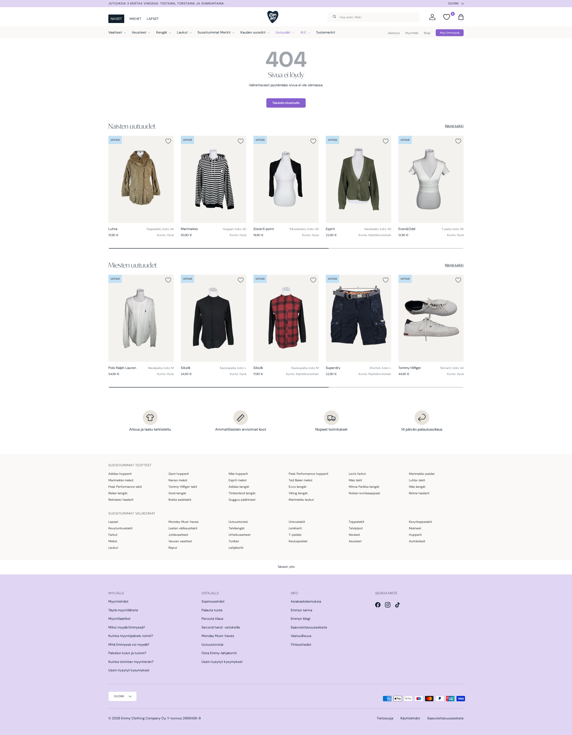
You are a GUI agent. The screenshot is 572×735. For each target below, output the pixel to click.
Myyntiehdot (118, 601)
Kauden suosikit (253, 32)
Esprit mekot (237, 480)
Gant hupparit (178, 474)
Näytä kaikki (454, 126)
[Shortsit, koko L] (358, 318)
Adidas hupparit (120, 474)
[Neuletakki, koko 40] (358, 179)
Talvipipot (356, 528)
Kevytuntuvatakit (120, 528)
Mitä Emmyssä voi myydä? (128, 644)
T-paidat (295, 535)
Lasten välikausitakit (182, 528)
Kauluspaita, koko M (305, 368)
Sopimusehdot (213, 601)
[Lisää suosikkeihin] (168, 141)
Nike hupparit (238, 474)
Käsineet (415, 528)
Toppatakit (356, 522)
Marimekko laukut (301, 500)
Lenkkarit (295, 528)
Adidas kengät (239, 487)
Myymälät (411, 33)
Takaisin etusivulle (286, 103)
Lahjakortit (236, 548)
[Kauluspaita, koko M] (286, 318)
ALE (303, 32)
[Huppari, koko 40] (213, 179)
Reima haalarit (419, 493)
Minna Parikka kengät (364, 487)
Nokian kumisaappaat (364, 493)
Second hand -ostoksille (221, 627)
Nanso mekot (177, 480)
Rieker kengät (117, 493)
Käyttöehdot (410, 718)
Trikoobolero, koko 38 (304, 229)
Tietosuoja (385, 718)
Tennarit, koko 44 (452, 368)
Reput (172, 548)
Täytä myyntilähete (123, 610)
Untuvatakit (297, 522)
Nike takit (355, 480)
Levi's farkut (357, 474)
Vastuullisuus (301, 636)
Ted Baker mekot (300, 480)
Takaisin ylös (286, 567)
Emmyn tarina (301, 610)
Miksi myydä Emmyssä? (126, 627)
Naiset (116, 19)
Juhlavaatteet (178, 535)
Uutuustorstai (238, 522)
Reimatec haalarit (120, 500)
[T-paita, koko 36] (431, 179)
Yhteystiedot (301, 644)
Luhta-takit (417, 480)
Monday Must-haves (183, 522)
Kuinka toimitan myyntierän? (131, 662)
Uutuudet (282, 32)
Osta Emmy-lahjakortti (219, 653)
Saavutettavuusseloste (309, 627)
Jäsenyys (393, 33)
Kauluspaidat (298, 541)
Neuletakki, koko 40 (377, 229)
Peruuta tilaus (212, 618)
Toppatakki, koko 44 (160, 229)
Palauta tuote (212, 610)
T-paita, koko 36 (453, 229)
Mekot (112, 541)
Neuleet (354, 535)
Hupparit (415, 535)
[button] (461, 17)
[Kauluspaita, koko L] (213, 318)
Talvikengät (236, 528)
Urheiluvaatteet (239, 535)
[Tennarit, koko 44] (431, 318)
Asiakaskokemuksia (306, 601)
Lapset (153, 19)
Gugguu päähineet (242, 500)
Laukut (182, 32)
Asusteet (139, 32)
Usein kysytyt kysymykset (128, 670)
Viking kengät (298, 493)
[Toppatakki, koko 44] (141, 179)
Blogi (427, 33)
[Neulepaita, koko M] (141, 318)
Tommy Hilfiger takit (182, 487)
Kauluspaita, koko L (233, 368)
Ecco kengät (297, 487)
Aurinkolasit (417, 541)
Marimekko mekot (120, 480)
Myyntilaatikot (119, 618)
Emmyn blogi (300, 618)
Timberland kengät (242, 493)
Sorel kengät (177, 493)
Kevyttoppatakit (420, 522)
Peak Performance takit (125, 487)
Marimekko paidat (422, 474)
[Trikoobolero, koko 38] (286, 179)
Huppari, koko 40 (234, 229)
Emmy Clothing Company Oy (143, 718)
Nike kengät (417, 487)
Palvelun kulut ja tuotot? (127, 653)
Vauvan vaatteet (180, 541)
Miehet (135, 19)
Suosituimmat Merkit (214, 32)
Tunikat (234, 541)
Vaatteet (115, 32)
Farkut (112, 535)
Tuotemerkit (325, 32)
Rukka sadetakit (179, 500)
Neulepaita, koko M (161, 368)
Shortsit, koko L (380, 368)
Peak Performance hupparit (308, 474)
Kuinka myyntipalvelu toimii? (130, 636)
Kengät (161, 32)
